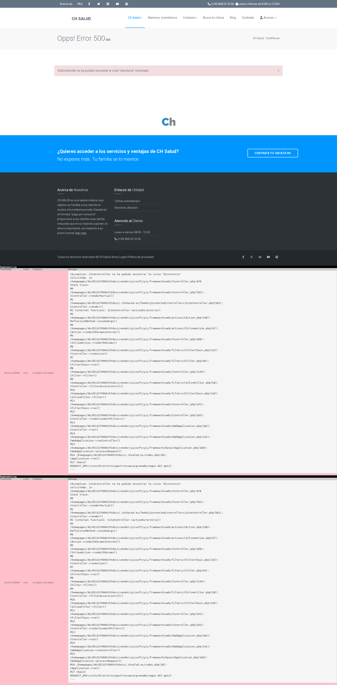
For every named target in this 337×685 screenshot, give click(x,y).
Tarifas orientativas (126, 201)
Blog (233, 17)
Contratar (248, 17)
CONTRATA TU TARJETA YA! (273, 153)
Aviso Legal (119, 257)
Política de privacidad (141, 257)
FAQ (79, 3)
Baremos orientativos (162, 17)
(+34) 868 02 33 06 (222, 3)
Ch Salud (134, 17)
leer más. (81, 233)
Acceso (269, 17)
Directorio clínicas (125, 207)
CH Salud (81, 18)
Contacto (189, 17)
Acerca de (66, 3)
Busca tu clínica (213, 17)
